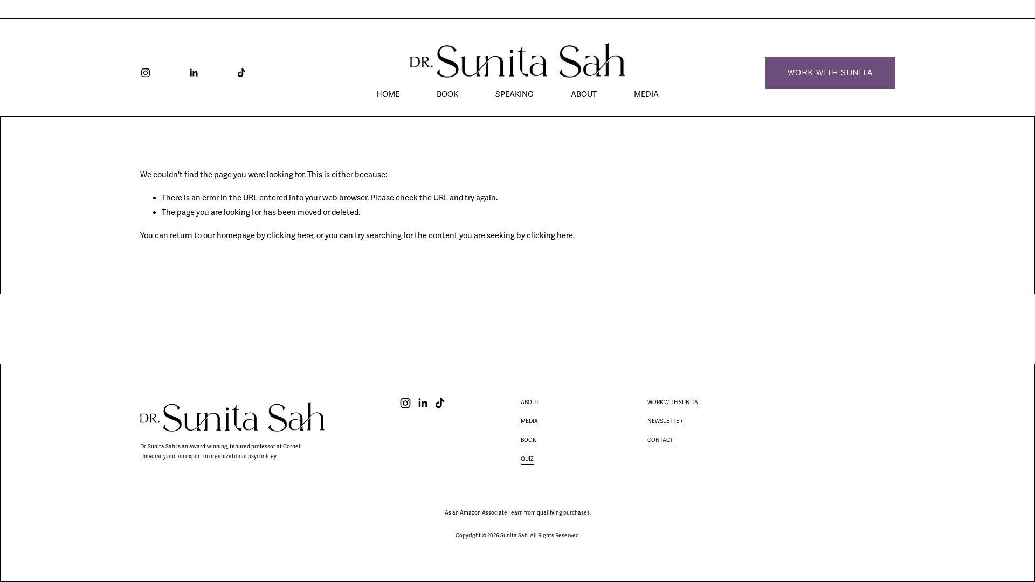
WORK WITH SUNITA (830, 72)
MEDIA (646, 94)
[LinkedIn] (193, 72)
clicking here (290, 235)
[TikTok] (241, 72)
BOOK (447, 94)
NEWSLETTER (664, 421)
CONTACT (660, 440)
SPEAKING (514, 94)
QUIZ (527, 459)
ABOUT (584, 94)
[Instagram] (145, 72)
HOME (387, 94)
